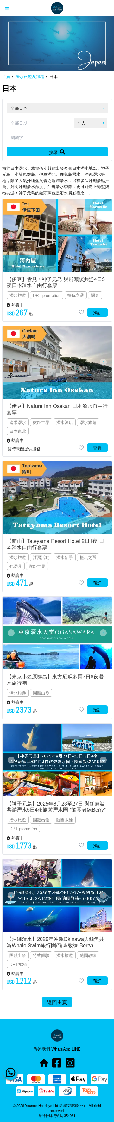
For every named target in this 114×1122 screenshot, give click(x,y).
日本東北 (18, 431)
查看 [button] (97, 448)
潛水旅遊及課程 (30, 76)
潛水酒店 (64, 422)
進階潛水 (18, 422)
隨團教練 (64, 820)
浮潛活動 (41, 557)
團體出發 (41, 693)
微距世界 (41, 422)
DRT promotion (46, 295)
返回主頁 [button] (57, 1002)
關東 (95, 295)
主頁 (6, 76)
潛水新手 (64, 557)
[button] (11, 235)
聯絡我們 (42, 1049)
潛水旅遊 (18, 295)
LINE (76, 1049)
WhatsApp (61, 1049)
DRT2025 (18, 964)
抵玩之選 (75, 295)
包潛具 (16, 566)
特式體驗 (41, 955)
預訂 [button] (97, 312)
